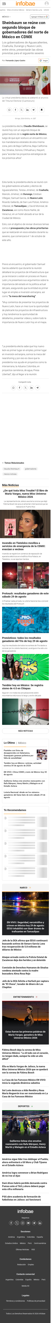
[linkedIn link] (40, 1223)
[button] (4, 3)
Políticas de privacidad (36, 1301)
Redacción (21, 1265)
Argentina (21, 1237)
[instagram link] (23, 1223)
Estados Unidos (11, 1243)
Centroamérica (40, 1243)
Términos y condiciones (15, 1301)
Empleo (31, 1265)
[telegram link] (34, 1223)
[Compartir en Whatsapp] (9, 110)
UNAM (41, 10)
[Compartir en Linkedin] (27, 110)
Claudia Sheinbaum (11, 469)
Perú (30, 1243)
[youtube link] (28, 1223)
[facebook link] (11, 1223)
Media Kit (25, 1286)
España (40, 1237)
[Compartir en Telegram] (33, 110)
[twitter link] (17, 1223)
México (5, 17)
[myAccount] (47, 4)
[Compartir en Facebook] (15, 110)
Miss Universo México (10, 10)
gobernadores (30, 469)
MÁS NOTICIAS (25, 731)
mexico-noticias (10, 474)
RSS (33, 1249)
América (11, 1237)
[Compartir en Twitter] (21, 110)
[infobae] (25, 3)
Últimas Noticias (22, 1249)
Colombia (31, 1237)
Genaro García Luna (29, 10)
